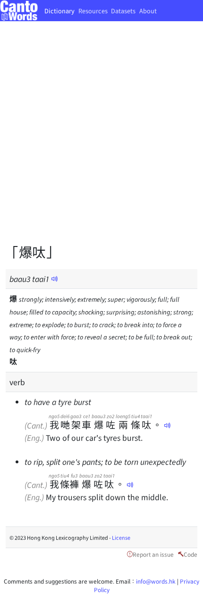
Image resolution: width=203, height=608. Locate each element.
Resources (93, 10)
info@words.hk (156, 581)
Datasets (123, 10)
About (148, 10)
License (121, 537)
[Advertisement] (101, 139)
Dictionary (59, 10)
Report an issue (153, 554)
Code (190, 554)
